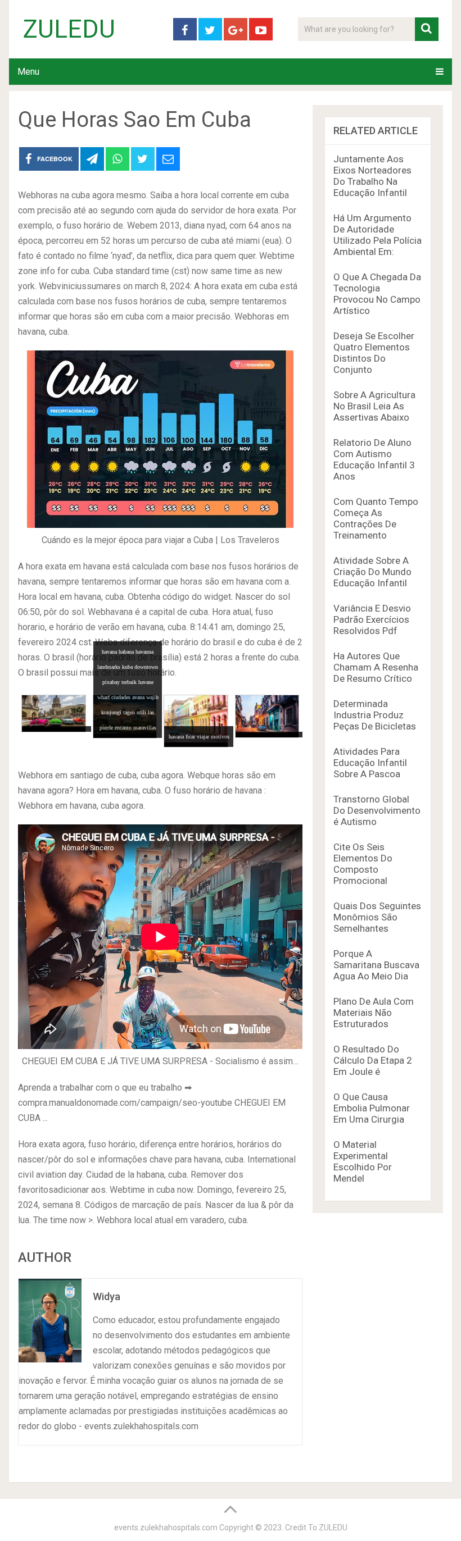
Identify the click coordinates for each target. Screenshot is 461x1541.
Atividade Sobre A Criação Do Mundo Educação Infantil (372, 572)
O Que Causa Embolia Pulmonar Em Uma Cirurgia (371, 1108)
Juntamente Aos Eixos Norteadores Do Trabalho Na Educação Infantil (372, 175)
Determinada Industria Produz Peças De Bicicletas (374, 715)
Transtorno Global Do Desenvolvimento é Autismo (377, 810)
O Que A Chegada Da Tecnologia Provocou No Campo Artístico (377, 293)
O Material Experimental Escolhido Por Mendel (362, 1161)
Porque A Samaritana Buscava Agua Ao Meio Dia (376, 965)
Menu (28, 71)
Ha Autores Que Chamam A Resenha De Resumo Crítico (375, 667)
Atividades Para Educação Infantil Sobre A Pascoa (370, 762)
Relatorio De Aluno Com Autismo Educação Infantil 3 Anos (374, 459)
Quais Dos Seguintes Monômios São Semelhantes (377, 917)
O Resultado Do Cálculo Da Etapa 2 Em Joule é (372, 1060)
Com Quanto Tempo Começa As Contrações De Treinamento (375, 518)
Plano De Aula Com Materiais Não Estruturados (373, 1012)
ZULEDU (69, 29)
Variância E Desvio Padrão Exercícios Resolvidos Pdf (372, 619)
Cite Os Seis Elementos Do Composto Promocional (362, 863)
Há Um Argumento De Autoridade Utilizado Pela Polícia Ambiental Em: (377, 234)
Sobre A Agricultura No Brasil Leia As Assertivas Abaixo (374, 406)
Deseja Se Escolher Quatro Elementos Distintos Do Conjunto (373, 352)
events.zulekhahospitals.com (166, 1527)
